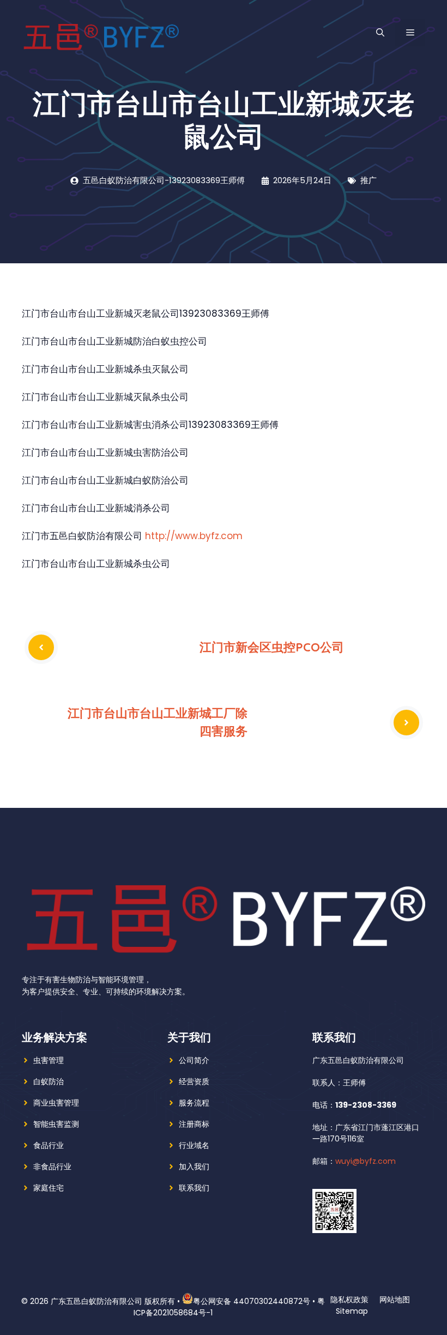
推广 (368, 180)
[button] (380, 32)
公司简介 (194, 1060)
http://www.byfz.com (194, 535)
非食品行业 (52, 1166)
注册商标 (194, 1124)
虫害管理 (48, 1060)
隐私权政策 (349, 1299)
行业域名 (194, 1145)
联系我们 (194, 1187)
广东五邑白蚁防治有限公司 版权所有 (113, 1301)
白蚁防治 (48, 1081)
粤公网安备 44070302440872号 (251, 1301)
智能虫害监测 (56, 1124)
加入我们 (194, 1166)
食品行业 (48, 1145)
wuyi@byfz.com (365, 1161)
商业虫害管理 (56, 1102)
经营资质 (194, 1081)
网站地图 (394, 1299)
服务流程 (194, 1102)
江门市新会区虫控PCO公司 (272, 647)
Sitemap (352, 1311)
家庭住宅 (48, 1187)
